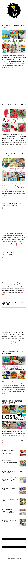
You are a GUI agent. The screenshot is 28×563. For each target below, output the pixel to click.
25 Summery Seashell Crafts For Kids (13, 155)
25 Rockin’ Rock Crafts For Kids (13, 26)
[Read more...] (9, 67)
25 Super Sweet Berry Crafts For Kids (14, 105)
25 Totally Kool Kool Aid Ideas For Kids (12, 253)
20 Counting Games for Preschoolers (9, 520)
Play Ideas (14, 10)
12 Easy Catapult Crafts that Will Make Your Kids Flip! (9, 511)
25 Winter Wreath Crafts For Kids (12, 303)
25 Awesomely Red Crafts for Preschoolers (8, 452)
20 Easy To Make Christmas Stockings (9, 461)
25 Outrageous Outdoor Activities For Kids (12, 204)
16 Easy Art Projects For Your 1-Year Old (12, 402)
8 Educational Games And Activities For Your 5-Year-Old (9, 479)
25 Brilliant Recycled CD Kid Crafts (12, 352)
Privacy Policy (18, 558)
